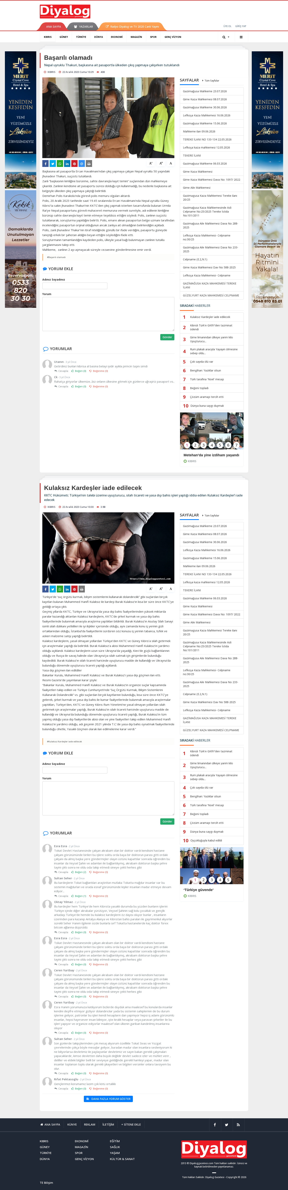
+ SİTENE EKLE (131, 1124)
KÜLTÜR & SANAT (122, 1159)
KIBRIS (48, 37)
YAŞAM (115, 1153)
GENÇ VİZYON (173, 37)
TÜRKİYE (81, 37)
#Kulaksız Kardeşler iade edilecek (64, 741)
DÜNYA (98, 37)
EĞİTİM (115, 1141)
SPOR (153, 37)
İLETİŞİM (108, 1124)
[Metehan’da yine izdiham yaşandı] (212, 433)
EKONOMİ (117, 37)
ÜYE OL (227, 26)
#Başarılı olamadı (56, 257)
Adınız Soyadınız (53, 279)
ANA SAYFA (53, 26)
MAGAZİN (136, 37)
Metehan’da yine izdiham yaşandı (211, 455)
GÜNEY (64, 37)
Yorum (46, 294)
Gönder (167, 337)
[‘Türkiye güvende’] (212, 868)
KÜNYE (72, 1124)
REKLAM (89, 1124)
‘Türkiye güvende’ (199, 890)
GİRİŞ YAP (240, 26)
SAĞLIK (115, 1147)
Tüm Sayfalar (212, 80)
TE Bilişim (46, 1183)
